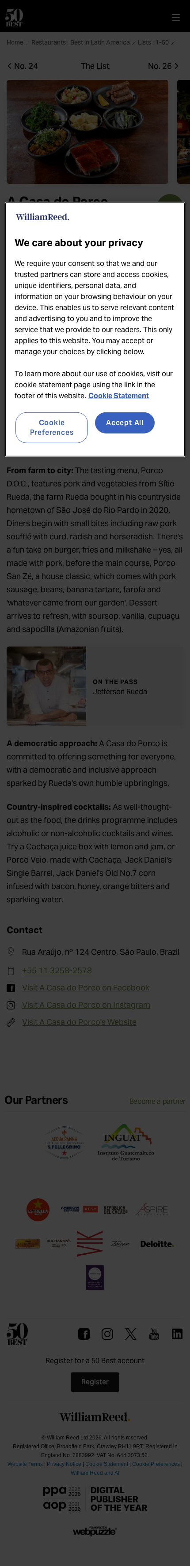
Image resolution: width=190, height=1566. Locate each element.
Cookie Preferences (52, 427)
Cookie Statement (118, 395)
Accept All (125, 422)
